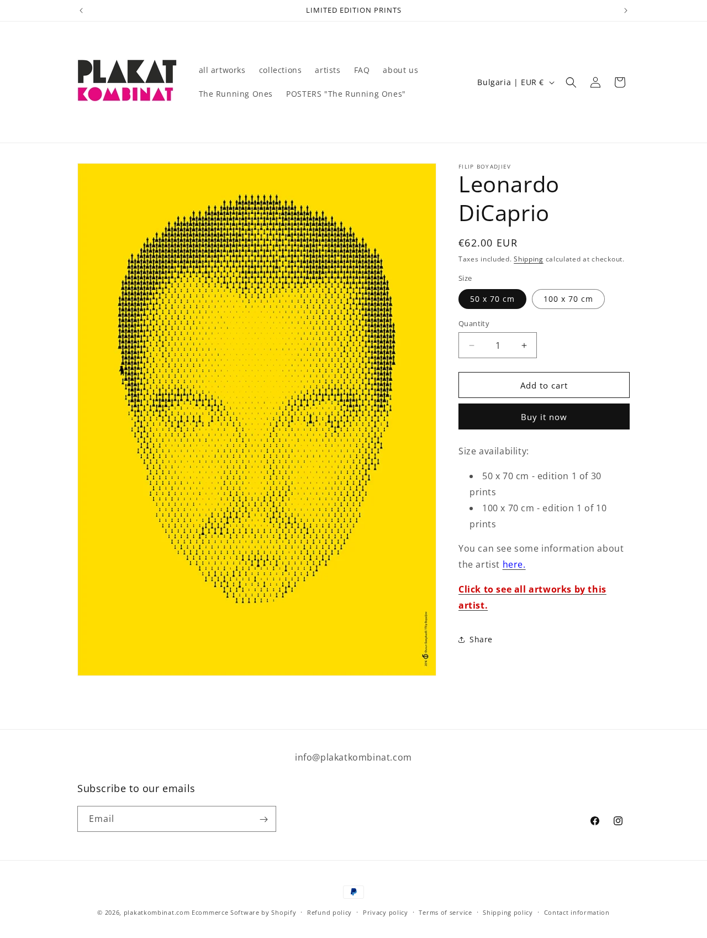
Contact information (577, 912)
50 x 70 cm (492, 299)
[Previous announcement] (81, 10)
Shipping (529, 259)
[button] (571, 82)
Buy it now (544, 416)
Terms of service (445, 912)
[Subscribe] (263, 819)
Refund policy (329, 912)
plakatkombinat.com (157, 912)
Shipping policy (508, 912)
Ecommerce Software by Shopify (244, 912)
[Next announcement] (626, 10)
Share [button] (481, 639)
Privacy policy (385, 912)
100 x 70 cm (568, 299)
